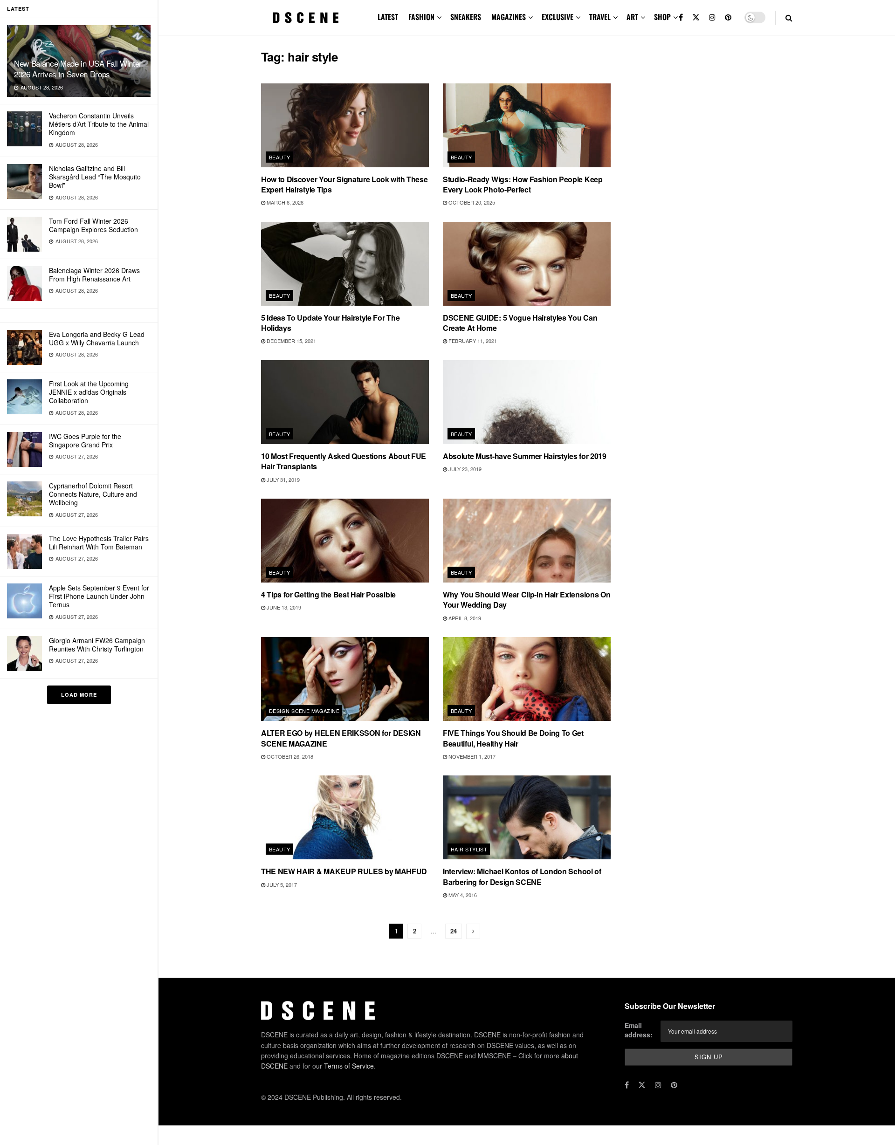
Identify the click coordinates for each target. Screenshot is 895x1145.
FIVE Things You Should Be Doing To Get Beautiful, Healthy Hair (513, 737)
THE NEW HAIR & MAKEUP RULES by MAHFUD (344, 871)
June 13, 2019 (283, 607)
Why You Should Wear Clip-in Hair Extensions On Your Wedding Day (526, 599)
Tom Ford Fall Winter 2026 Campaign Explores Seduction (93, 225)
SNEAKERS (465, 16)
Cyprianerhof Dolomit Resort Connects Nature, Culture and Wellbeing (93, 494)
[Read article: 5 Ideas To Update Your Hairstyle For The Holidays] (345, 264)
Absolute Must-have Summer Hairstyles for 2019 (524, 456)
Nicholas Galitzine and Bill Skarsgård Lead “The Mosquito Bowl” (95, 177)
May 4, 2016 (462, 894)
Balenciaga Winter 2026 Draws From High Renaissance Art (94, 274)
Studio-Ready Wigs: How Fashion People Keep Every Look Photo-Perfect (523, 184)
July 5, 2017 (281, 884)
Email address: (639, 1030)
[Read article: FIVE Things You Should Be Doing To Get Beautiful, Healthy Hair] (527, 679)
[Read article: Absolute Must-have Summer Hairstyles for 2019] (527, 402)
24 (453, 930)
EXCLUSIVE (557, 16)
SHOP (662, 16)
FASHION (421, 16)
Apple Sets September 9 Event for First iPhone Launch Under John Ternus (99, 596)
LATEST (388, 16)
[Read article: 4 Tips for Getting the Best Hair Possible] (345, 541)
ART (632, 16)
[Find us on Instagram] (712, 17)
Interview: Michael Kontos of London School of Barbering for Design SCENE (522, 876)
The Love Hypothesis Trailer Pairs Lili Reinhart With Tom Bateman (99, 542)
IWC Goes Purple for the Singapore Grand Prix (85, 440)
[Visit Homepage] (306, 17)
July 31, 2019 (282, 479)
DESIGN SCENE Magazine (304, 710)
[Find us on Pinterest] (728, 17)
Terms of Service (349, 1065)
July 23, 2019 (464, 469)
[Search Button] (788, 17)
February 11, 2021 (472, 340)
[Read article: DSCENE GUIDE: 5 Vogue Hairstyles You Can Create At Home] (527, 264)
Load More (79, 694)
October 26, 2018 (289, 756)
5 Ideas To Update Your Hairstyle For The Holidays (330, 322)
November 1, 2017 (471, 756)
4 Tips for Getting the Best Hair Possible (328, 594)
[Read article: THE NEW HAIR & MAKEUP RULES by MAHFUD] (345, 817)
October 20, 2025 (471, 202)
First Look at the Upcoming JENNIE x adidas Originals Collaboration (89, 392)
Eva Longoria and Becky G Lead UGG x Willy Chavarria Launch (97, 338)
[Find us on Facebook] (681, 17)
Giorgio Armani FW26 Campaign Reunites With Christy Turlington (97, 644)
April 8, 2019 (464, 618)
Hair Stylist (469, 849)
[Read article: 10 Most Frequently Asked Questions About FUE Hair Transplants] (345, 402)
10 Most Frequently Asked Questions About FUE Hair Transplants (343, 461)
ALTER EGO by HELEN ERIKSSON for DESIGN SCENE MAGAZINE (341, 737)
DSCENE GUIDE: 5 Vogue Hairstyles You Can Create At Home (520, 322)
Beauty (279, 157)
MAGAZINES (508, 16)
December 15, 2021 (290, 340)
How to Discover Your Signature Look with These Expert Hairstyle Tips (344, 184)
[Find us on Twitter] (696, 17)
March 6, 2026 (284, 202)
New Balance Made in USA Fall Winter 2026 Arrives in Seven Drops (78, 68)
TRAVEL (600, 16)
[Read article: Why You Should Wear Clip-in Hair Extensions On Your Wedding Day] (527, 541)
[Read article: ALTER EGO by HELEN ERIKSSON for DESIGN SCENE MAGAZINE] (345, 679)
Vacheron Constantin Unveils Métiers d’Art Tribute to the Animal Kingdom (99, 124)
